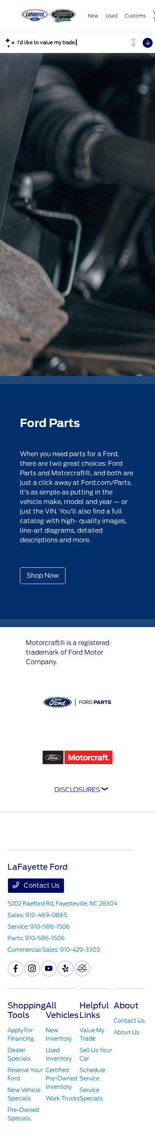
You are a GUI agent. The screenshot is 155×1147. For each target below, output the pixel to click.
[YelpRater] (66, 968)
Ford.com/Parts (105, 482)
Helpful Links (94, 1010)
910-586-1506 (50, 926)
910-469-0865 (46, 915)
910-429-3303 (80, 950)
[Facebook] (15, 968)
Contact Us (40, 885)
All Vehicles (62, 1010)
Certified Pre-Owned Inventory (61, 1078)
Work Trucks (62, 1098)
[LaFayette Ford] (48, 16)
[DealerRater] (82, 968)
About (126, 1005)
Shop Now (43, 575)
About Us (126, 1032)
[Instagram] (32, 968)
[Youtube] (49, 968)
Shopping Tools (27, 1010)
